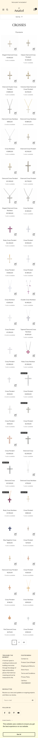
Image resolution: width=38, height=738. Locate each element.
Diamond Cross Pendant (28, 149)
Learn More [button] (7, 729)
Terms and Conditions (28, 673)
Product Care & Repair (28, 662)
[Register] (32, 700)
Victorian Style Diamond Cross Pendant (28, 88)
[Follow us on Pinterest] (14, 713)
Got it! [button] (19, 734)
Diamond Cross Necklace (10, 119)
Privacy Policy (25, 677)
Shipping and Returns (28, 666)
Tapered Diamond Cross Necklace (28, 331)
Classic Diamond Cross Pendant (28, 56)
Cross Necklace (10, 149)
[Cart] (35, 10)
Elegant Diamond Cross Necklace (9, 209)
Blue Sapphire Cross (9, 540)
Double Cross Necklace (28, 300)
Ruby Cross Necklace (28, 361)
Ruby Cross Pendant (9, 240)
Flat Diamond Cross (10, 629)
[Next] (23, 642)
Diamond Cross (28, 451)
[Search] (7, 10)
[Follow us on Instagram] (9, 713)
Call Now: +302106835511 (26, 682)
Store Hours (25, 670)
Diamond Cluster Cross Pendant (9, 88)
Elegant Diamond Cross (9, 55)
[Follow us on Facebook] (4, 713)
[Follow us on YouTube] (18, 713)
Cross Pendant (28, 240)
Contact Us (24, 659)
